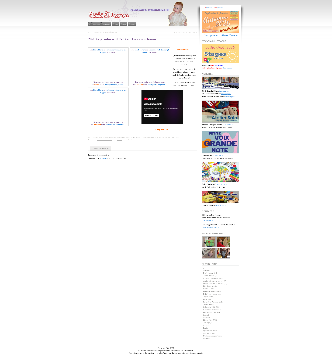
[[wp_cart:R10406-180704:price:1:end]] (209, 258)
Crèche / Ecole (208, 288)
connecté (103, 158)
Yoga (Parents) (208, 296)
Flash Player (98, 49)
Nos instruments (209, 333)
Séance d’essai (208, 304)
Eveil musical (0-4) (210, 273)
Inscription (207, 299)
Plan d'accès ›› (207, 220)
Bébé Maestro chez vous (212, 294)
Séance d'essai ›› (230, 35)
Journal (206, 315)
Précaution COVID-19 (211, 312)
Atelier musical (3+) (210, 275)
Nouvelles (206, 317)
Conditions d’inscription (212, 309)
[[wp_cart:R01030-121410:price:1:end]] (223, 246)
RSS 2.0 (175, 137)
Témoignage (207, 322)
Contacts (206, 338)
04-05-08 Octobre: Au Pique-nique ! (185, 32)
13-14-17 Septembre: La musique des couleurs (103, 32)
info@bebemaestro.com (210, 227)
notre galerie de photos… (115, 84)
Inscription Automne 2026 (213, 302)
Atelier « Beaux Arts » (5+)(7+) (215, 281)
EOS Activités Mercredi (212, 291)
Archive (206, 325)
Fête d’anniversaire (210, 286)
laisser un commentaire (104, 140)
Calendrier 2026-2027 (211, 307)
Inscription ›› (211, 35)
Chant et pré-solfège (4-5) (213, 278)
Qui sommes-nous (210, 330)
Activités (206, 270)
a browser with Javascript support (113, 51)
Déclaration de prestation (212, 336)
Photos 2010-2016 (210, 320)
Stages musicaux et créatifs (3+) (215, 283)
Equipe (205, 328)
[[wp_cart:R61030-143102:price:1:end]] (209, 246)
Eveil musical (136, 137)
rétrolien (119, 140)
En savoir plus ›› (228, 68)
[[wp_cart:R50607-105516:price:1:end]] (223, 258)
